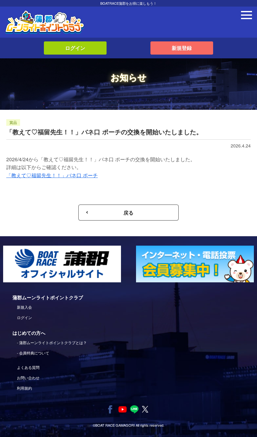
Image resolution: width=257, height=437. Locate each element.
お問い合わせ (28, 377)
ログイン (75, 47)
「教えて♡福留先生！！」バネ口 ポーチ (52, 175)
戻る (128, 212)
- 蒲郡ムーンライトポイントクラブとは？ (52, 342)
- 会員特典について (33, 352)
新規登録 (182, 47)
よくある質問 (28, 367)
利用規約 (24, 388)
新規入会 (24, 307)
